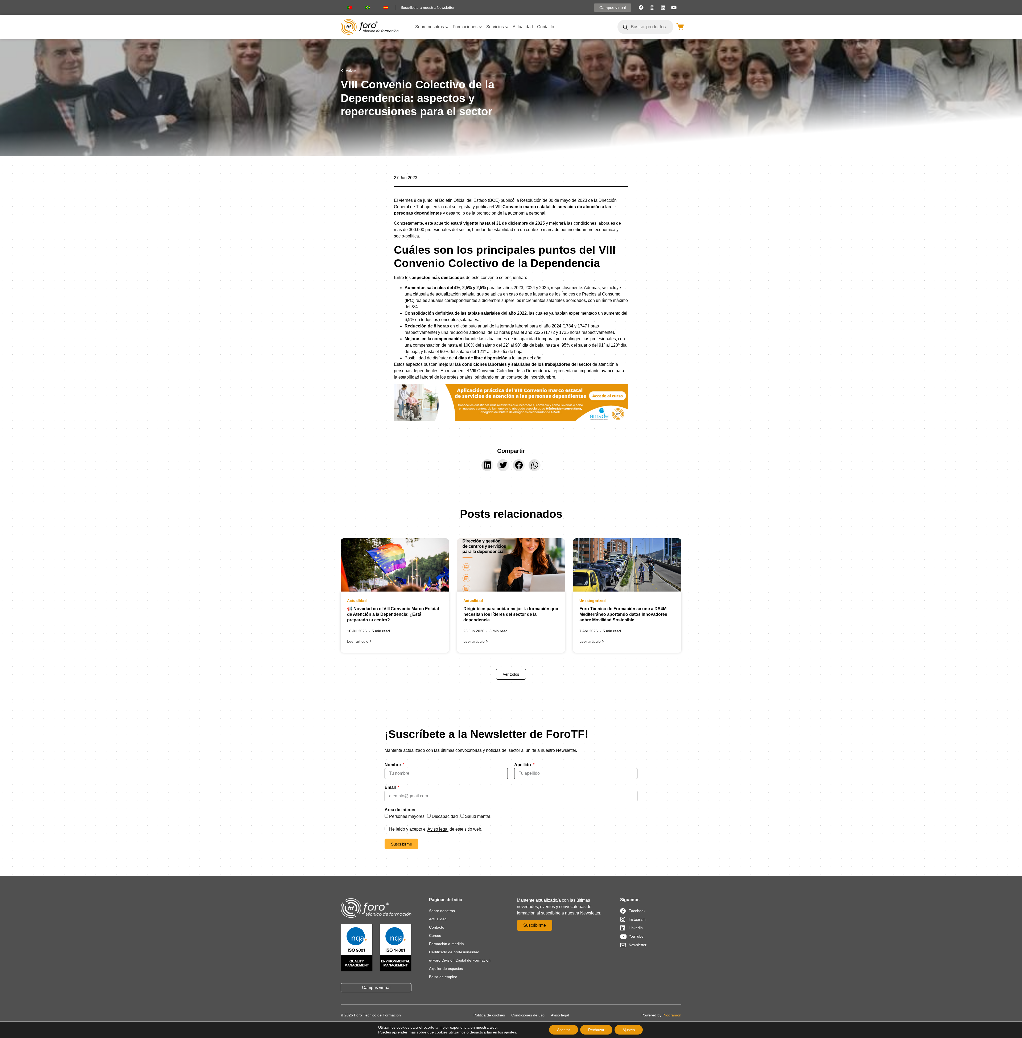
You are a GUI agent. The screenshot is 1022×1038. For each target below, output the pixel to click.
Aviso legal (437, 829)
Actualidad (357, 600)
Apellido (523, 765)
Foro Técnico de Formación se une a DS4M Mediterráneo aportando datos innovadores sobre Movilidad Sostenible (623, 614)
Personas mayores (407, 816)
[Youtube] (674, 7)
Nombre (393, 765)
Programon (671, 1015)
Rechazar (596, 1030)
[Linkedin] (663, 7)
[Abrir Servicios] (506, 27)
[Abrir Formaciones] (480, 27)
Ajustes (629, 1030)
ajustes (510, 1032)
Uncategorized (592, 600)
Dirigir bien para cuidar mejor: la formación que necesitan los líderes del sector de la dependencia (510, 614)
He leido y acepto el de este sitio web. (435, 829)
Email (391, 787)
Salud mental (477, 816)
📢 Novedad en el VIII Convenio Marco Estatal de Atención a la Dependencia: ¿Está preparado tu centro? (393, 614)
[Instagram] (652, 7)
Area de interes (400, 810)
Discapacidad (445, 816)
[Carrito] (680, 26)
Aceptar (563, 1030)
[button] (487, 465)
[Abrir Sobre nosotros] (446, 27)
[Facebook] (641, 7)
